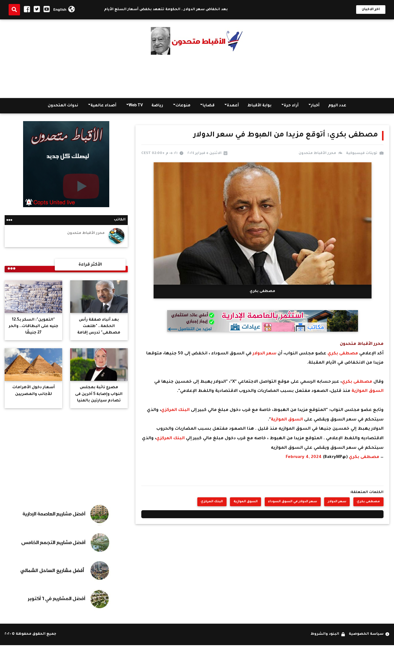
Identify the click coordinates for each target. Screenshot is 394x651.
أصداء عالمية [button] (103, 106)
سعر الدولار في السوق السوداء (292, 501)
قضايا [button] (209, 106)
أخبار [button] (315, 106)
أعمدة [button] (233, 106)
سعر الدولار (265, 353)
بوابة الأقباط (259, 106)
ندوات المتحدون (63, 106)
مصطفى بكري (343, 353)
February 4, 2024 (304, 457)
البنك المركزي (176, 410)
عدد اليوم (337, 106)
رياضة (157, 106)
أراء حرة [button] (291, 106)
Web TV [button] (136, 106)
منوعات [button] (183, 106)
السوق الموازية (368, 391)
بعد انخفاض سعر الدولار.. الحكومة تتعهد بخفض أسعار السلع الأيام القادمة (175, 10)
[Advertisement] (197, 76)
